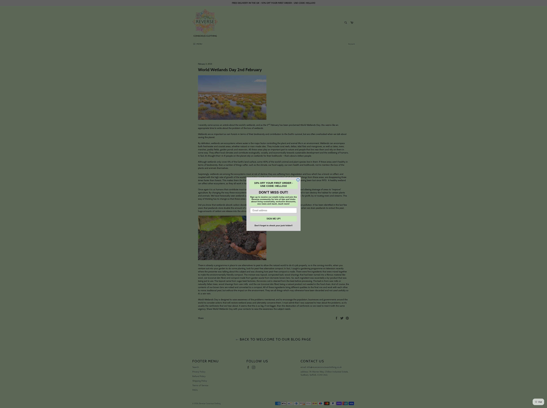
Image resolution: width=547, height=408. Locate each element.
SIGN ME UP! (274, 218)
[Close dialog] (298, 179)
